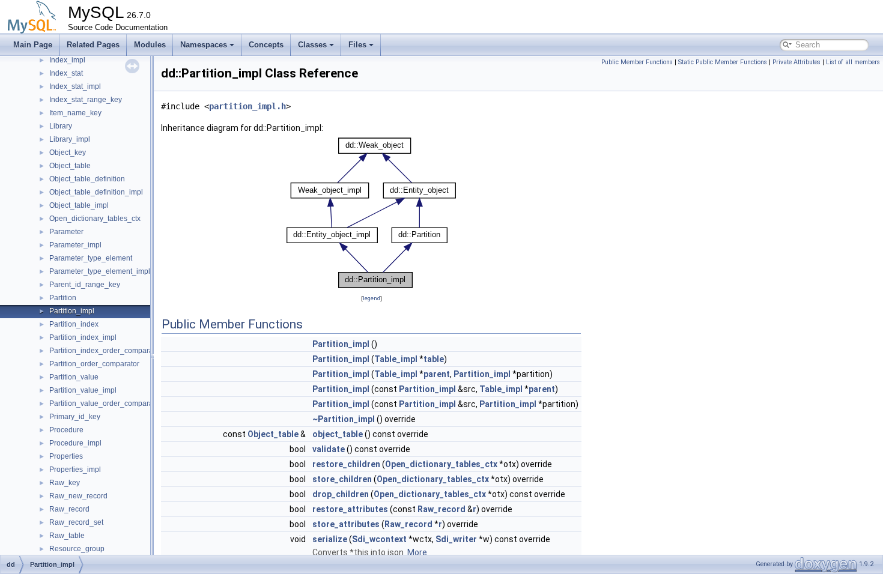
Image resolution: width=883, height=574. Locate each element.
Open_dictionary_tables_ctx (95, 218)
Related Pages (93, 44)
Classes (312, 44)
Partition (62, 298)
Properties (66, 456)
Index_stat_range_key (85, 99)
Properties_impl (75, 469)
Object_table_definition (87, 179)
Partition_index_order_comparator (105, 350)
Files (357, 44)
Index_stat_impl (75, 86)
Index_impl (67, 60)
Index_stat (66, 73)
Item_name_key (75, 113)
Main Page (32, 44)
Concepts (266, 44)
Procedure (66, 430)
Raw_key (64, 483)
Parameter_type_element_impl (99, 271)
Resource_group (77, 549)
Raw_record (69, 509)
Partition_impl (71, 311)
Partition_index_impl (83, 337)
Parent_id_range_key (84, 284)
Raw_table (67, 535)
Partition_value (74, 377)
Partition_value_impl (83, 390)
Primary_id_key (74, 416)
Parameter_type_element (90, 258)
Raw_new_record (78, 496)
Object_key (67, 152)
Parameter (66, 232)
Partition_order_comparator (94, 364)
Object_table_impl (79, 205)
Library (60, 126)
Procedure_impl (75, 443)
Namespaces (203, 44)
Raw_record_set (76, 522)
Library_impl (69, 139)
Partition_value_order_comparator (105, 403)
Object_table (70, 166)
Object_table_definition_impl (96, 192)
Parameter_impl (75, 245)
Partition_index (74, 324)
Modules (150, 44)
